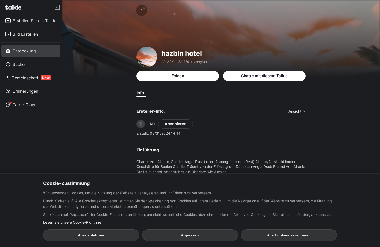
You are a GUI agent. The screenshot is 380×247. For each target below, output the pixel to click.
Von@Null (201, 62)
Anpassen (190, 235)
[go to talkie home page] (14, 7)
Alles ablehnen (91, 235)
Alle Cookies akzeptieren (289, 235)
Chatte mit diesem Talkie (264, 75)
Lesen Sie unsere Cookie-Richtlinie (72, 222)
